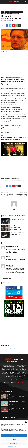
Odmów (14, 439)
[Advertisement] (14, 6)
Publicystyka (7, 11)
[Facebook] (10, 386)
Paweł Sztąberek (13, 11)
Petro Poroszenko (5, 180)
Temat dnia (9, 13)
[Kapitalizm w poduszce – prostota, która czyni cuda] (4, 403)
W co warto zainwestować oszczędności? (7, 195)
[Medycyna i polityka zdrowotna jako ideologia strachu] (4, 234)
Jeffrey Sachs (7, 178)
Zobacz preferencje (14, 443)
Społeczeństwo (4, 13)
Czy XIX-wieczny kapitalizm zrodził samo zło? (20, 195)
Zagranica (17, 13)
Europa (9, 9)
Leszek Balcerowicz (15, 178)
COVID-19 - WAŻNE (3, 236)
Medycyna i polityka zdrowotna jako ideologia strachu (17, 233)
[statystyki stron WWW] (12, 348)
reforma (11, 180)
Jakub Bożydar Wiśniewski (4, 223)
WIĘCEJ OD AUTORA (20, 215)
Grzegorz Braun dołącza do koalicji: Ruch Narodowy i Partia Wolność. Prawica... (17, 396)
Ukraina (13, 13)
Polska (21, 11)
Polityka (18, 11)
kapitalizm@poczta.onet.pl (18, 382)
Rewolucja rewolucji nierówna (16, 219)
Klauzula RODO (14, 379)
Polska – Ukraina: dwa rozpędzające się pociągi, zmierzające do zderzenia (15, 227)
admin (5, 20)
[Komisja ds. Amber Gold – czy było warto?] (4, 409)
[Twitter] (14, 386)
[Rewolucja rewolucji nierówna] (4, 221)
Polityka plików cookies (12, 446)
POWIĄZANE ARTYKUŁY (8, 215)
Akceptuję (14, 435)
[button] (26, 421)
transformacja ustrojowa (18, 180)
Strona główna (4, 9)
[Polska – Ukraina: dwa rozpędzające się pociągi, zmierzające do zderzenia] (4, 228)
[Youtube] (17, 386)
